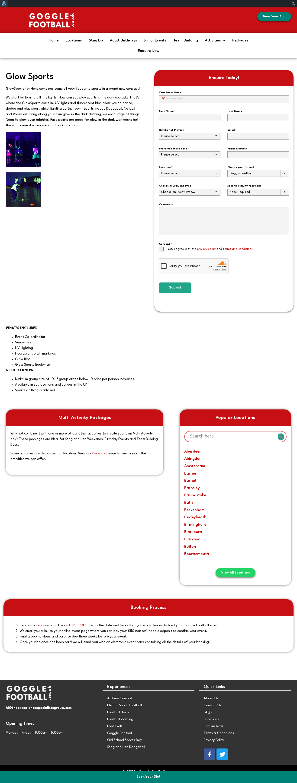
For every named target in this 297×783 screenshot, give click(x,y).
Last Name (234, 111)
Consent (165, 244)
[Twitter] (222, 754)
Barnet (190, 481)
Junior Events (155, 40)
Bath (188, 503)
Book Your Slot (148, 777)
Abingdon (193, 459)
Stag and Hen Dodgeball (126, 747)
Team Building (185, 40)
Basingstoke (195, 495)
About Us (211, 698)
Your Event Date (171, 93)
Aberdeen (193, 451)
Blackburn (193, 532)
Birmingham (195, 525)
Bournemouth (196, 554)
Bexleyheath (195, 517)
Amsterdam (194, 466)
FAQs (208, 712)
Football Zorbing (120, 719)
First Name (167, 111)
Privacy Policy (214, 740)
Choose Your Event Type (175, 186)
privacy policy (206, 248)
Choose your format (240, 167)
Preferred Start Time (174, 149)
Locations (74, 40)
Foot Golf (115, 726)
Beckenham (194, 510)
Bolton (190, 547)
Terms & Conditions (219, 733)
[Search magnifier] (281, 436)
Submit (175, 287)
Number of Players (172, 130)
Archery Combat (119, 698)
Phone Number (237, 149)
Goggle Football (119, 733)
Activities (213, 40)
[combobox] (189, 136)
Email (231, 130)
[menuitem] (4, 3)
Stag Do (96, 40)
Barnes (190, 474)
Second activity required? (244, 186)
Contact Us (212, 705)
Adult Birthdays (123, 40)
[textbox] (189, 136)
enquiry (44, 625)
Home (54, 40)
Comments (166, 204)
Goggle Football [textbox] (240, 173)
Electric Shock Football (124, 705)
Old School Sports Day (124, 740)
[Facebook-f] (209, 754)
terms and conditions (238, 248)
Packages (240, 40)
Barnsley (192, 488)
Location (165, 167)
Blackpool (192, 539)
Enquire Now (148, 50)
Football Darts (118, 712)
